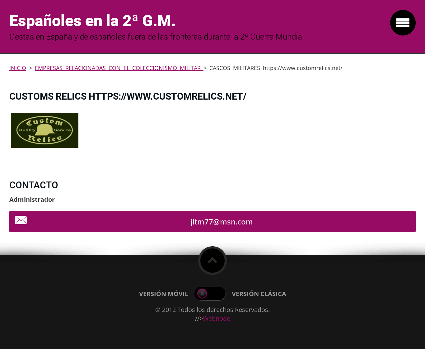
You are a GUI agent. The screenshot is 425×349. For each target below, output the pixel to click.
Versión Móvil (163, 294)
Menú (403, 22)
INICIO (17, 68)
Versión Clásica (259, 294)
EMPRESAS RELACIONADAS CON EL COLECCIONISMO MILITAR (119, 68)
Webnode (216, 318)
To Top (212, 260)
